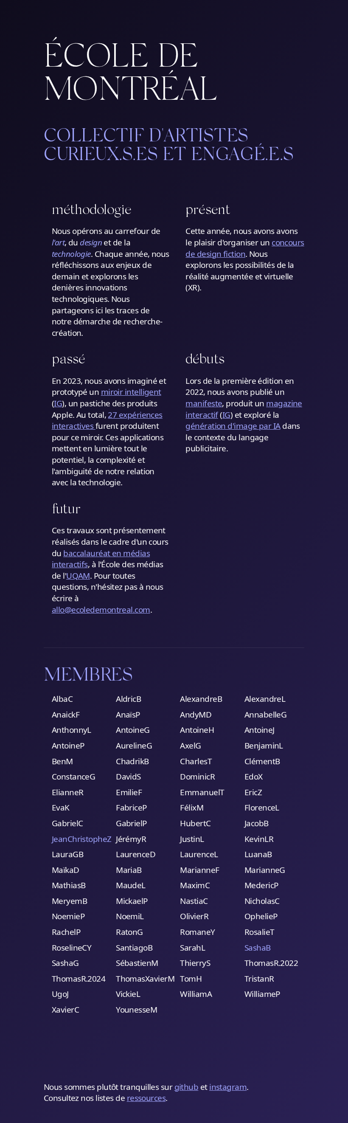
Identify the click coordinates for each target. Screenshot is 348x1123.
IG (58, 403)
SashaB (257, 947)
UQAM (78, 575)
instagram (228, 1086)
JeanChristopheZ (82, 838)
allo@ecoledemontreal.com (101, 609)
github (186, 1086)
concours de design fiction (244, 248)
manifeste (203, 403)
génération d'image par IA (232, 425)
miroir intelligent (131, 391)
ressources (146, 1097)
